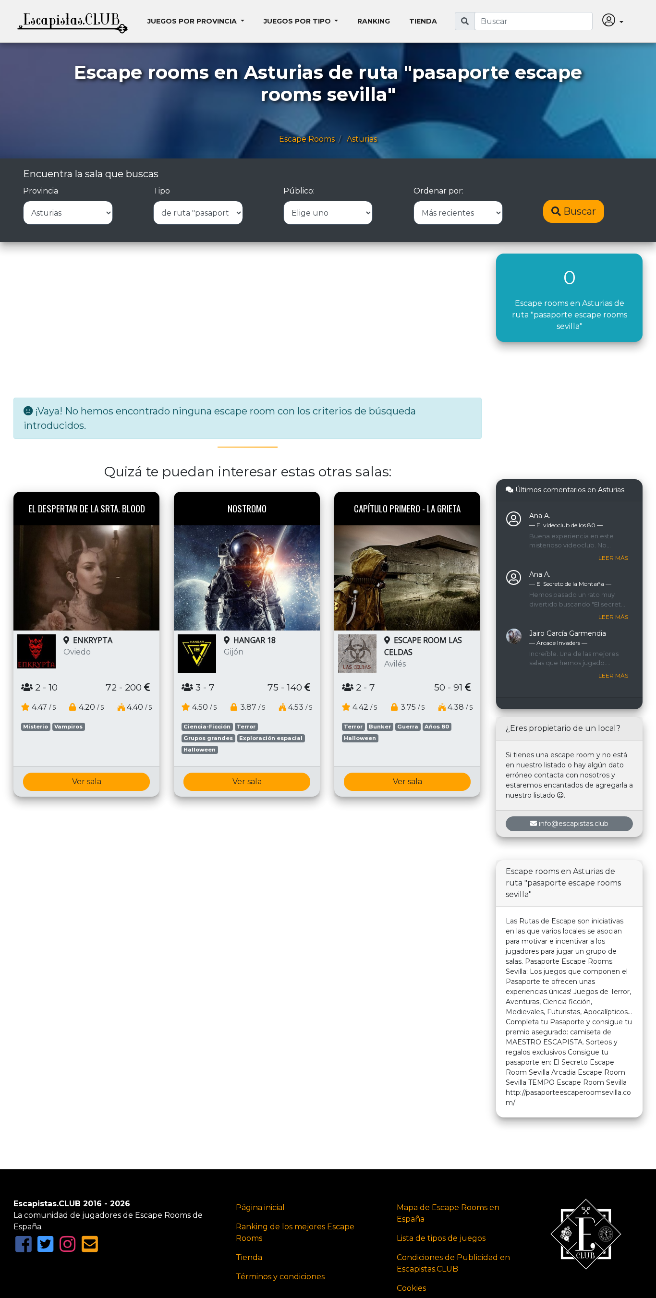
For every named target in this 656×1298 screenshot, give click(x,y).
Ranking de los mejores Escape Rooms (295, 1232)
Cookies (411, 1288)
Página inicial (260, 1207)
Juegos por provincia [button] (193, 21)
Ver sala (86, 781)
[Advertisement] (247, 321)
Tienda (423, 21)
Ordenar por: (438, 190)
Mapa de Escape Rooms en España (448, 1213)
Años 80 (437, 726)
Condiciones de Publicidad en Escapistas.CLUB (453, 1263)
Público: (299, 190)
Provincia (40, 190)
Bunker (380, 726)
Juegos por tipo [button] (298, 21)
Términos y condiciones (280, 1276)
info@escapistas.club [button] (573, 823)
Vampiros (68, 726)
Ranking (373, 21)
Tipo (161, 190)
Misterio (35, 726)
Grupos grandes (208, 738)
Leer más (613, 557)
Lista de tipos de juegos (441, 1238)
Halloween (199, 749)
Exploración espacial (271, 738)
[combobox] (533, 21)
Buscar (578, 211)
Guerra (407, 726)
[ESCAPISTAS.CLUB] (72, 21)
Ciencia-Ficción (207, 726)
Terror (246, 726)
